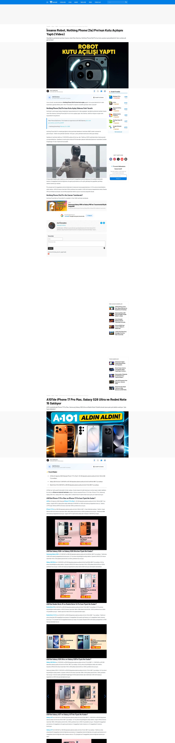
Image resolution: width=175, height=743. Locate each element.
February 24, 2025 (65, 126)
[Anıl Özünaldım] (51, 223)
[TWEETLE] (98, 92)
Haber (76, 2)
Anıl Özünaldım (54, 90)
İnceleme (83, 2)
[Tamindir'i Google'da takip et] (76, 215)
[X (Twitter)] (101, 223)
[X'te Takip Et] (118, 159)
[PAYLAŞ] (94, 92)
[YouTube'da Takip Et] (122, 159)
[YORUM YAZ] (101, 92)
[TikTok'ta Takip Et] (125, 159)
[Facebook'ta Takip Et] (110, 159)
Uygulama (63, 2)
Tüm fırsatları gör (118, 131)
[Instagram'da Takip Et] (114, 159)
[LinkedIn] (104, 223)
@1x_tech (88, 120)
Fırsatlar (98, 2)
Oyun (70, 2)
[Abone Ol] (104, 91)
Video (90, 2)
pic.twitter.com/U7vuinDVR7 (56, 123)
